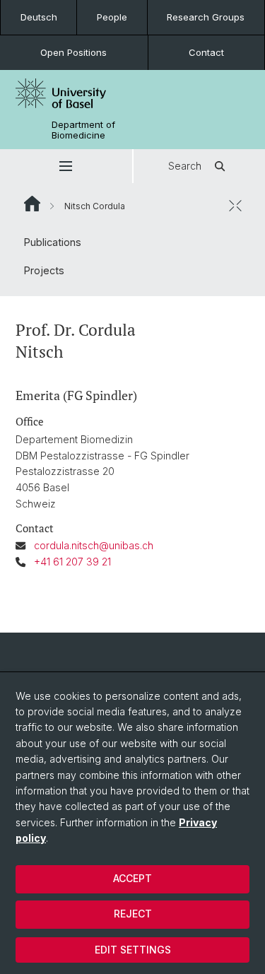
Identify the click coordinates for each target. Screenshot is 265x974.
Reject (133, 914)
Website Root (32, 203)
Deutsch (38, 17)
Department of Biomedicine (83, 130)
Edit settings (133, 950)
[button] (66, 166)
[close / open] (235, 206)
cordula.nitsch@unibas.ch (93, 545)
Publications (52, 242)
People (112, 17)
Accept (132, 878)
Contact (206, 52)
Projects (44, 270)
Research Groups (206, 17)
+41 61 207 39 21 (72, 562)
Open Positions (73, 52)
